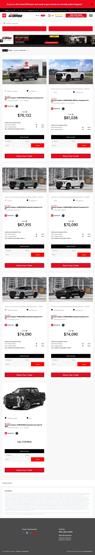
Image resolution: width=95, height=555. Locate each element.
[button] (45, 71)
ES (43, 15)
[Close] (92, 4)
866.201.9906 (33, 10)
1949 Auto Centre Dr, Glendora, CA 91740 (81, 10)
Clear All (5, 50)
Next (93, 40)
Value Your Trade (24, 156)
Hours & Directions (76, 16)
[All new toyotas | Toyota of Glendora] (47, 41)
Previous (1, 40)
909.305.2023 (55, 10)
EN (38, 15)
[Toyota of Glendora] (15, 15)
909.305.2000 (10, 10)
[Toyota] (4, 15)
